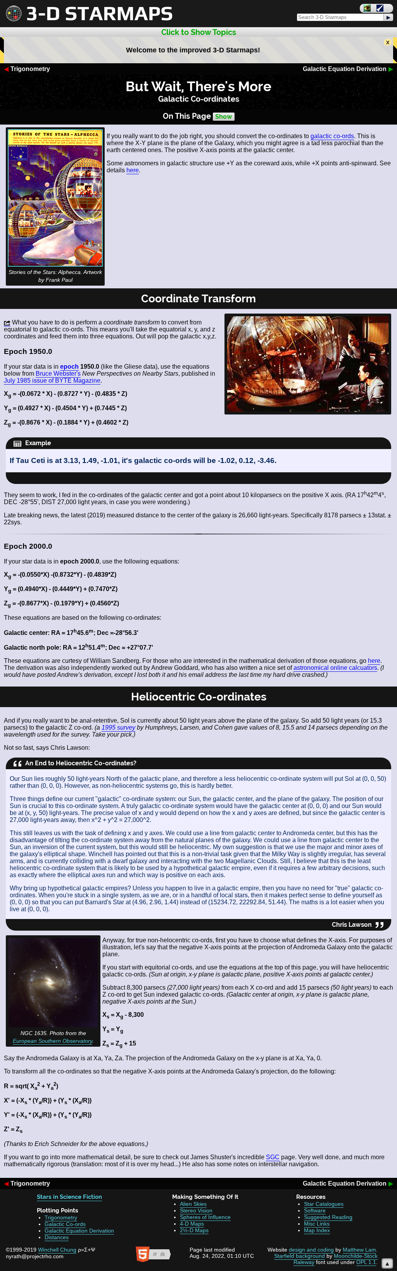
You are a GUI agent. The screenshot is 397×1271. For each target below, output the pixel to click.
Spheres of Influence (205, 1217)
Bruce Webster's (58, 373)
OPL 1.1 (366, 1262)
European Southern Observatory (52, 1041)
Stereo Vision (196, 1210)
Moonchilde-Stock (356, 1256)
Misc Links (317, 1224)
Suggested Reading (328, 1217)
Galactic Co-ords (65, 1224)
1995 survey (118, 727)
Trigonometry (30, 69)
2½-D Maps (194, 1230)
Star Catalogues (323, 1204)
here (132, 170)
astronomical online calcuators (335, 667)
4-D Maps (192, 1224)
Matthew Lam (359, 1250)
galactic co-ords (332, 136)
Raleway (303, 1262)
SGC (273, 1157)
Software (315, 1210)
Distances (57, 1237)
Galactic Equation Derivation (345, 69)
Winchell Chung (57, 1250)
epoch (69, 366)
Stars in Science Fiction (69, 1196)
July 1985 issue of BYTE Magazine (52, 380)
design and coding (311, 1250)
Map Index (317, 1230)
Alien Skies (193, 1204)
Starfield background (299, 1256)
